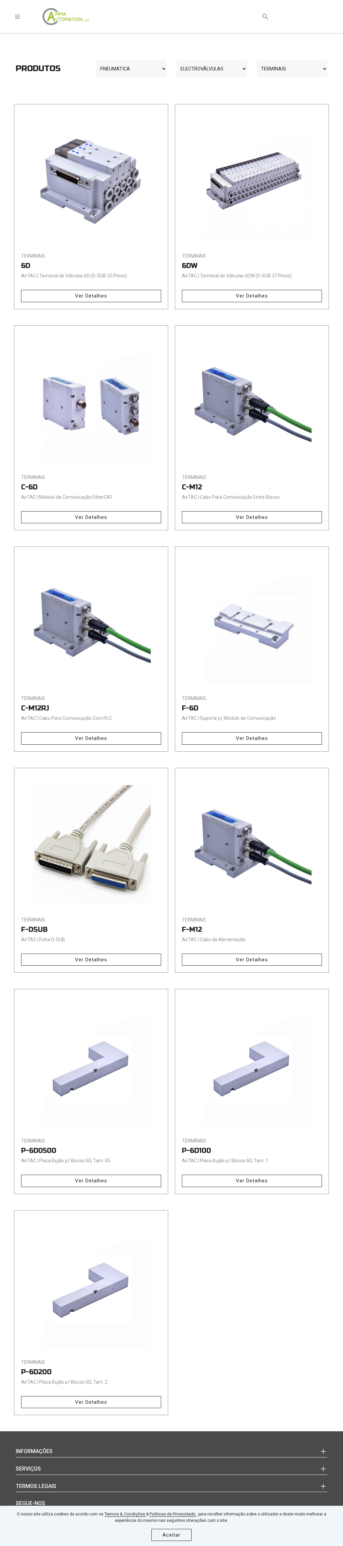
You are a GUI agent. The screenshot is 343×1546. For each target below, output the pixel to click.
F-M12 (192, 929)
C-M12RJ (35, 708)
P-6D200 (36, 1372)
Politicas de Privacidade (172, 1513)
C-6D (29, 487)
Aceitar (171, 1535)
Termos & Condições (125, 1513)
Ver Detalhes (91, 296)
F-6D (190, 708)
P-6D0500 (38, 1151)
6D (25, 266)
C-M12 (192, 487)
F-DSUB (34, 929)
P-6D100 (196, 1151)
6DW (190, 266)
